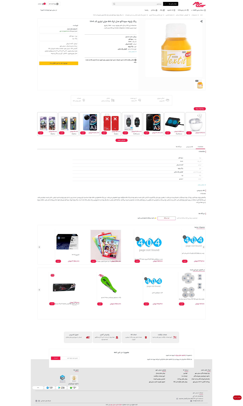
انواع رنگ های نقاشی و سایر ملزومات (135, 15)
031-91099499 (199, 396)
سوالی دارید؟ (237, 398)
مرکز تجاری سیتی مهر (115, 405)
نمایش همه (121, 140)
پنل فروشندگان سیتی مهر (202, 373)
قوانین (185, 373)
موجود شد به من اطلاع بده (58, 63)
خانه (201, 15)
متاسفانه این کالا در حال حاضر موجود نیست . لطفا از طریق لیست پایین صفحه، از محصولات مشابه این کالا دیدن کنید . (120, 26)
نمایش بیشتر (132, 51)
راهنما (146, 10)
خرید (189, 133)
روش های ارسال (160, 373)
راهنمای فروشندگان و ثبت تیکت (200, 379)
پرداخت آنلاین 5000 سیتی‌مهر (201, 382)
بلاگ (161, 10)
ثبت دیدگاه (166, 218)
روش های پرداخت (182, 379)
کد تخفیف (170, 10)
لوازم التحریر (169, 15)
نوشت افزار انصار (71, 29)
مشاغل (153, 10)
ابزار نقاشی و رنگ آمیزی (156, 15)
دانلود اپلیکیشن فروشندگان (202, 376)
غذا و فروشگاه (182, 10)
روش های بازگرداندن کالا (180, 382)
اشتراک (56, 358)
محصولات (194, 15)
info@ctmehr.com (198, 401)
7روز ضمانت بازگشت (159, 376)
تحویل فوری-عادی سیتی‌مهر (157, 382)
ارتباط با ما (184, 376)
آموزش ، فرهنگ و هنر (182, 15)
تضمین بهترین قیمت (159, 379)
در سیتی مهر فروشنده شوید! (48, 10)
